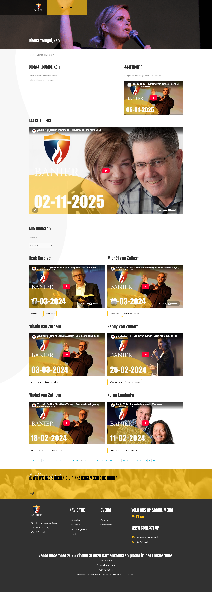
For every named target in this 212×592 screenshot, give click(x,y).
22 (111, 460)
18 (94, 460)
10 (61, 460)
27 (132, 460)
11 (65, 460)
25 (124, 460)
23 (115, 460)
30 (146, 460)
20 (102, 460)
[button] (133, 516)
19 (98, 460)
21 (107, 460)
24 (119, 460)
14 (77, 460)
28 (137, 460)
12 (69, 460)
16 (86, 460)
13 (73, 460)
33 (158, 460)
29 (141, 460)
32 (154, 460)
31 (150, 460)
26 (128, 460)
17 (90, 460)
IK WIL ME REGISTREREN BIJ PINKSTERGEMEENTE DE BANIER (73, 478)
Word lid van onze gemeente (45, 475)
